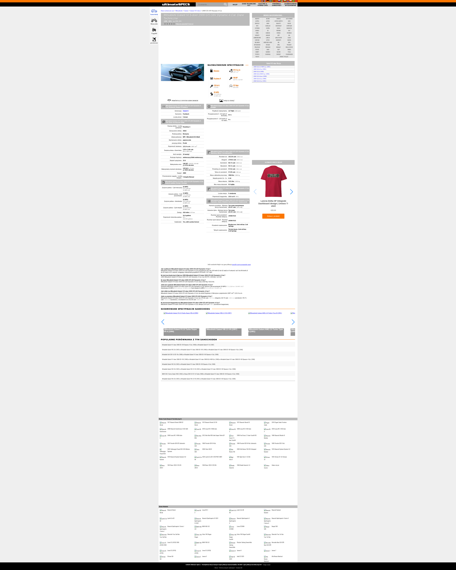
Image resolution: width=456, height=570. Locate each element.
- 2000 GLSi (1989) (258, 71)
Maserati (278, 40)
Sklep (235, 4)
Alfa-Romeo (289, 19)
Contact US (239, 567)
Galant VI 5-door (195, 11)
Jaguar (268, 35)
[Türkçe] (296, 1)
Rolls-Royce (289, 47)
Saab (268, 49)
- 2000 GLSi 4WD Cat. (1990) (261, 74)
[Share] (453, 145)
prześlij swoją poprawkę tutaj (241, 264)
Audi (289, 21)
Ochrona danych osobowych (227, 567)
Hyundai (289, 33)
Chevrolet (279, 26)
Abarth (257, 19)
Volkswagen (289, 54)
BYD (257, 26)
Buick (289, 23)
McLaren (257, 42)
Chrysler (289, 26)
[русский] (279, 1)
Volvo (257, 57)
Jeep (279, 35)
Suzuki (278, 52)
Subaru (268, 52)
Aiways (278, 19)
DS (268, 30)
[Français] (265, 1)
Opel (278, 45)
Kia (289, 35)
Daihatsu (289, 28)
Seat (278, 49)
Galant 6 (185, 111)
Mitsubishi (179, 11)
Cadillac (267, 26)
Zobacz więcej (284, 57)
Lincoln (257, 40)
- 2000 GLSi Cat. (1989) (259, 78)
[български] (285, 1)
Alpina (257, 21)
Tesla (289, 52)
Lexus (289, 38)
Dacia (278, 28)
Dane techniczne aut (249, 4)
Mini (289, 42)
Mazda (289, 40)
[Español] (276, 1)
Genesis (268, 33)
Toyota (257, 54)
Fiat (289, 30)
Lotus (268, 40)
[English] (262, 1)
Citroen (257, 28)
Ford (257, 33)
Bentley (257, 23)
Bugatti (278, 23)
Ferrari (278, 30)
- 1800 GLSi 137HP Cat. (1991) (261, 66)
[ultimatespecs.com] (176, 4)
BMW (268, 23)
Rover (257, 49)
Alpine (268, 21)
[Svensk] (270, 1)
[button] (291, 191)
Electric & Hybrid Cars (263, 4)
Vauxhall (268, 54)
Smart (257, 52)
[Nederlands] (288, 1)
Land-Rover (278, 38)
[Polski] (290, 1)
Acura (268, 19)
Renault (278, 47)
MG (278, 42)
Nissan (268, 45)
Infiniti (257, 35)
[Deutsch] (268, 1)
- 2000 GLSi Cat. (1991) (259, 81)
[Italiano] (282, 1)
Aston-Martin (279, 21)
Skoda (289, 49)
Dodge (257, 30)
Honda (278, 33)
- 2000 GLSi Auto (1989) (260, 76)
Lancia (268, 38)
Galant (186, 11)
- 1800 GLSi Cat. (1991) (259, 69)
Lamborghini (257, 38)
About (216, 567)
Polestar (257, 47)
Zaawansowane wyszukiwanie (290, 4)
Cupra (268, 28)
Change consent (266, 564)
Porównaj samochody (276, 4)
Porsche (268, 47)
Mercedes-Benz (268, 42)
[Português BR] (293, 1)
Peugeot (289, 45)
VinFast (278, 54)
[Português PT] (273, 1)
